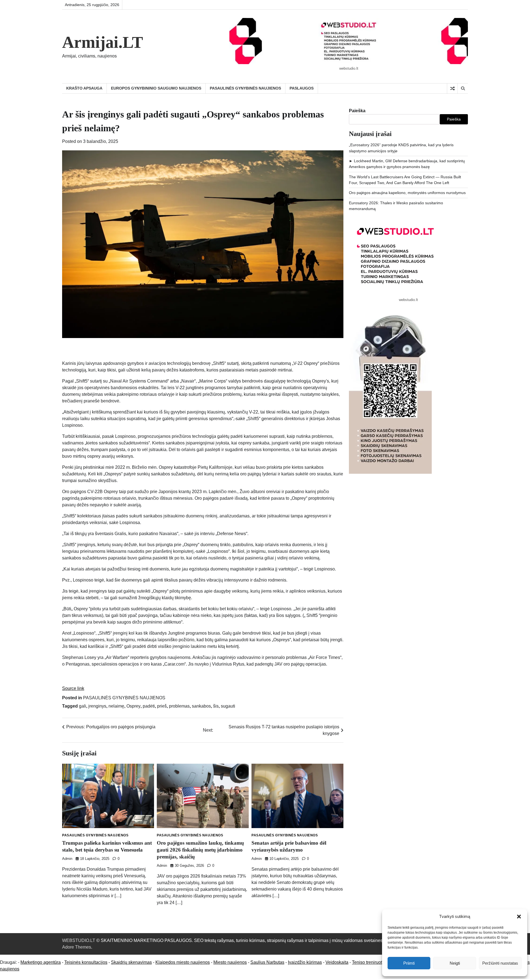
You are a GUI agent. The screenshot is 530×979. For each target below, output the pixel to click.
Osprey (133, 706)
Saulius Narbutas (267, 962)
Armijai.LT (102, 42)
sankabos (201, 706)
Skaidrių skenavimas (131, 962)
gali (82, 706)
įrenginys (97, 706)
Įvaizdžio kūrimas (305, 962)
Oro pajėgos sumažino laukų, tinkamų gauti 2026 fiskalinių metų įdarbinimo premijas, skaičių (200, 850)
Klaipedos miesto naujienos (182, 962)
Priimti (409, 963)
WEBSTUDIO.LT (78, 940)
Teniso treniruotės (369, 962)
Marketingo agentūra (40, 962)
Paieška (357, 110)
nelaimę (116, 706)
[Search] (462, 88)
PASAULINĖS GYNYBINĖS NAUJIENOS (245, 88)
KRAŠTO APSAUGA (84, 88)
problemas (179, 706)
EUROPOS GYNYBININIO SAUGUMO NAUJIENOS (156, 88)
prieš (162, 706)
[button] (519, 916)
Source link (73, 688)
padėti (149, 706)
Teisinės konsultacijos (85, 962)
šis (216, 706)
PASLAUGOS (302, 88)
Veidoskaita (336, 962)
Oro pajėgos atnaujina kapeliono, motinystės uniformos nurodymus (407, 192)
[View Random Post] (452, 88)
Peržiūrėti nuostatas (500, 963)
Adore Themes (76, 947)
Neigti (455, 963)
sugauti (228, 706)
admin (67, 859)
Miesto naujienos (230, 962)
